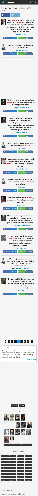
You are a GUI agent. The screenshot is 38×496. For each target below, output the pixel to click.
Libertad (11, 468)
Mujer (3, 468)
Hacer (10, 459)
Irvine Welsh (21, 205)
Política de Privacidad (13, 494)
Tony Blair (21, 291)
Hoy (26, 477)
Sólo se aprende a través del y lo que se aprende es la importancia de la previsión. (20, 200)
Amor (3, 459)
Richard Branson (21, 34)
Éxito (10, 456)
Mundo (19, 456)
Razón (11, 480)
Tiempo (3, 462)
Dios (10, 462)
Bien (26, 459)
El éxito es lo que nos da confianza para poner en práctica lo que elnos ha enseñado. (20, 181)
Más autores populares (18, 444)
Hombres (19, 459)
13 (12, 341)
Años (26, 474)
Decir (3, 471)
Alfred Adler (21, 248)
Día (10, 465)
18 (28, 341)
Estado (3, 480)
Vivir (18, 468)
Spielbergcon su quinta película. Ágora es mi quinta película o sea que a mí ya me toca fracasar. (20, 261)
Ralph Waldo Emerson (21, 107)
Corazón (19, 471)
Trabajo (11, 477)
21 (32, 341)
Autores (14, 405)
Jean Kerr (21, 148)
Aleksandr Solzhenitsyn (21, 226)
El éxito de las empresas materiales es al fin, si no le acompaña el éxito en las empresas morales (20, 102)
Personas (27, 468)
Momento (27, 480)
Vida (3, 456)
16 (21, 341)
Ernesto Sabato (21, 169)
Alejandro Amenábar (21, 268)
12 (9, 341)
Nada (26, 456)
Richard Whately (21, 50)
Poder (26, 465)
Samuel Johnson (21, 133)
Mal (3, 474)
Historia (19, 477)
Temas (22, 405)
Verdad (3, 465)
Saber (26, 471)
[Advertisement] (19, 77)
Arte (10, 474)
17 (24, 341)
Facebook (3, 494)
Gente (18, 462)
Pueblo (19, 480)
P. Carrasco (21, 187)
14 (15, 341)
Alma (3, 477)
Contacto (22, 494)
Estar (18, 465)
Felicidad (19, 474)
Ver (10, 471)
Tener (26, 462)
